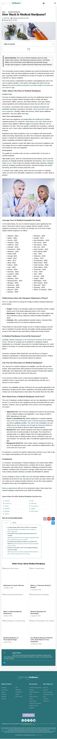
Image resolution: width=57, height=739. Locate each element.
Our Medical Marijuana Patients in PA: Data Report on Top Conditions (41, 639)
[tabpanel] (21, 541)
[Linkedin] (4, 662)
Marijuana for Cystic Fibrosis (13, 585)
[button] (43, 3)
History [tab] (14, 522)
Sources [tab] (6, 522)
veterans (50, 368)
